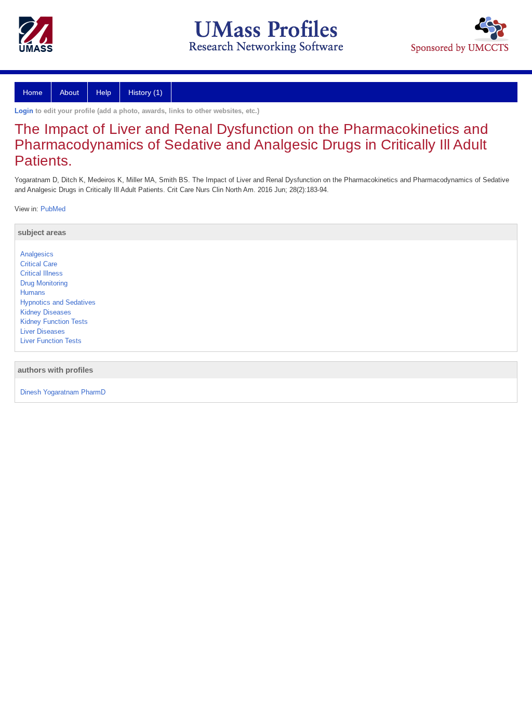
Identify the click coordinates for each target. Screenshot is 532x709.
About (69, 92)
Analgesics (37, 254)
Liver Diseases (42, 331)
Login (24, 111)
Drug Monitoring (44, 283)
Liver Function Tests (51, 341)
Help (103, 92)
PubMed (53, 209)
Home (33, 92)
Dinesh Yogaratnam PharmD (62, 392)
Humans (32, 292)
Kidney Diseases (45, 312)
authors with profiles (55, 369)
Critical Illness (41, 273)
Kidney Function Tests (54, 321)
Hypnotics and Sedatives (58, 302)
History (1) (145, 92)
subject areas (42, 232)
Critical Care (38, 264)
